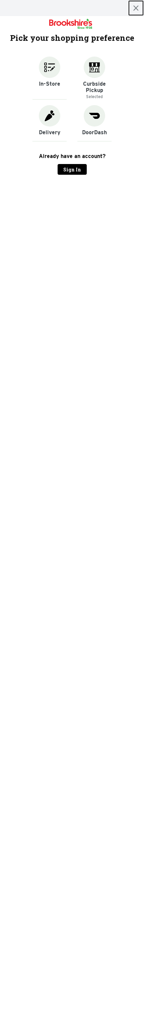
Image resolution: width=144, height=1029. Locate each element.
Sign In (72, 169)
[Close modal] (136, 8)
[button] (49, 78)
